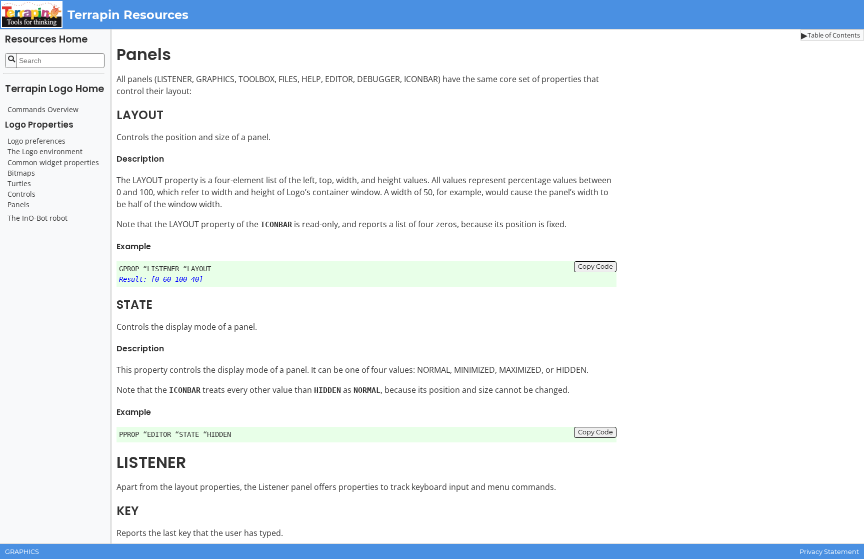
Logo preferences (37, 141)
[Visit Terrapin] (34, 14)
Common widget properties (53, 162)
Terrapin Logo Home (54, 89)
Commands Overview (43, 109)
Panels (19, 204)
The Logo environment (45, 151)
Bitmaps (21, 173)
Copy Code (595, 266)
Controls (22, 194)
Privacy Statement (829, 551)
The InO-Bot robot (38, 218)
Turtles (19, 183)
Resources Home (46, 39)
